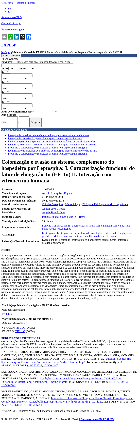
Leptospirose (49, 233)
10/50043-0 (50, 365)
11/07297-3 (35, 365)
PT (9, 8)
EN (10, 11)
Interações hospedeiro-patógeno (86, 233)
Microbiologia (72, 204)
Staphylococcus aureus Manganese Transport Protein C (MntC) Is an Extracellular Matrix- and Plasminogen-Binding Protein (61, 380)
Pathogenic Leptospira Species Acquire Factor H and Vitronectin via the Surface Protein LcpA (66, 360)
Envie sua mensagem (12, 29)
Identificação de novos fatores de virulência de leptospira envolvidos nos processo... (52, 144)
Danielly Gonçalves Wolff (56, 225)
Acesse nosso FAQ (11, 17)
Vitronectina (81, 236)
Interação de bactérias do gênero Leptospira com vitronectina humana (45, 138)
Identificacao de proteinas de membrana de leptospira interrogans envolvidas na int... (52, 150)
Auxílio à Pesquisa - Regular (57, 193)
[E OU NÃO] (5, 71)
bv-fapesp (6, 52)
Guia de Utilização (11, 23)
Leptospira (62, 233)
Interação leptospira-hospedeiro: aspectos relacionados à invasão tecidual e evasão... (52, 141)
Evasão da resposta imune (102, 236)
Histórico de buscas (25, 2)
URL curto (7, 2)
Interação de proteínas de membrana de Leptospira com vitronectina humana (48, 135)
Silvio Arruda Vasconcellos (56, 228)
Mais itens (7, 309)
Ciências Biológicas (52, 204)
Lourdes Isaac (79, 225)
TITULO (7, 314)
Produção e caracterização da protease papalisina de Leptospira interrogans (47, 147)
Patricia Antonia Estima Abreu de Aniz (109, 225)
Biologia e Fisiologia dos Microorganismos (105, 204)
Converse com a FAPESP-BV (97, 419)
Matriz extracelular (63, 236)
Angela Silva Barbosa (53, 208)
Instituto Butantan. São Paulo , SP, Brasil (63, 216)
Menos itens (18, 309)
